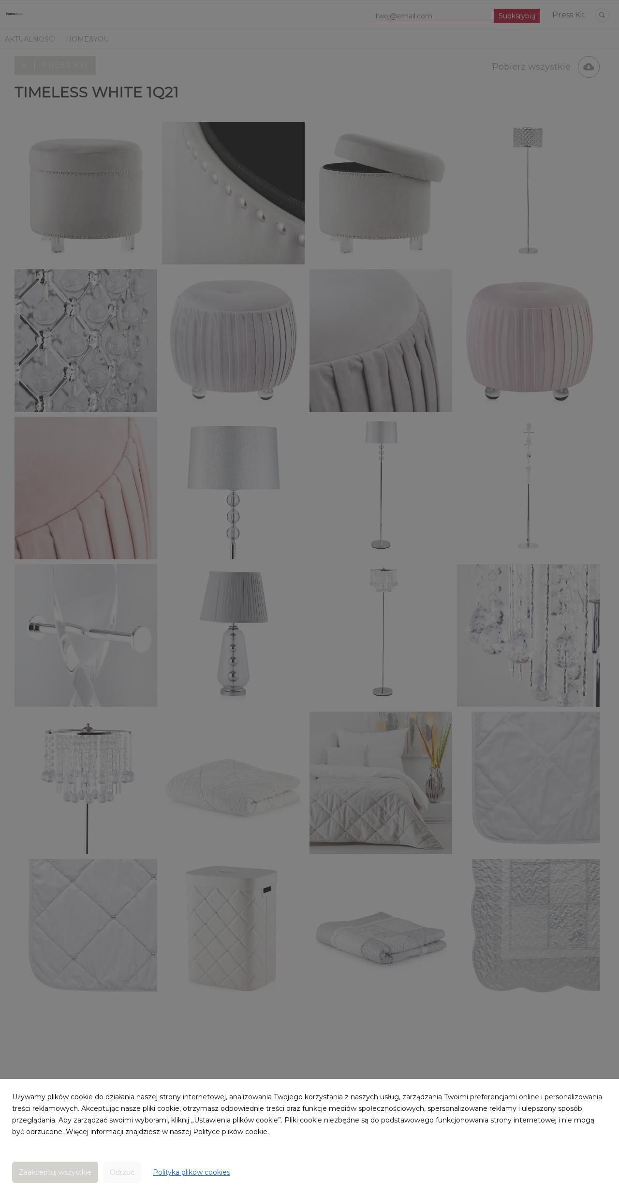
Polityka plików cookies (191, 1172)
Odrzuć (122, 1172)
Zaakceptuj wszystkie (55, 1172)
